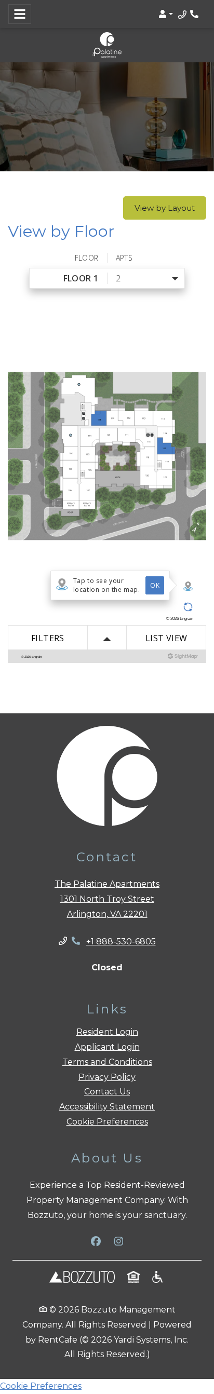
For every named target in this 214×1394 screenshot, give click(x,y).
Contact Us (107, 1092)
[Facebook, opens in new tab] (95, 1241)
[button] (165, 14)
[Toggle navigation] (19, 14)
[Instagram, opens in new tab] (118, 1241)
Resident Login (107, 1031)
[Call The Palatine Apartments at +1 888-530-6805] (195, 14)
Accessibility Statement (107, 1107)
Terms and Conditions (107, 1062)
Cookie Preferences (107, 1122)
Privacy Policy (107, 1077)
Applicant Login (107, 1046)
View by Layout (165, 208)
